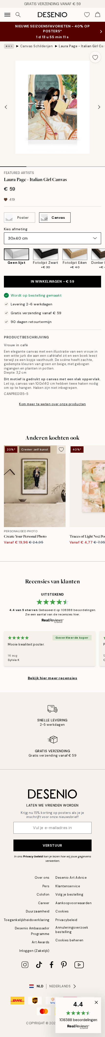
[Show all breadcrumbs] (9, 46)
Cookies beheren (69, 940)
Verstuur (52, 845)
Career (44, 903)
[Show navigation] (7, 15)
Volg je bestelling (69, 894)
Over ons (42, 878)
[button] (78, 1015)
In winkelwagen (52, 281)
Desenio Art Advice (71, 878)
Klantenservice (67, 886)
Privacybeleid (66, 920)
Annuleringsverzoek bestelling (71, 929)
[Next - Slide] (99, 107)
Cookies (62, 911)
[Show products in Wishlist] (87, 15)
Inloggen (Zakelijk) (34, 951)
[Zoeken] (18, 15)
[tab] (13, 165)
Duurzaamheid (38, 911)
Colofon (43, 894)
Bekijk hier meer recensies (52, 678)
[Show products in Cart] (97, 15)
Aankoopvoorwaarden (73, 903)
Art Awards (41, 942)
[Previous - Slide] (6, 107)
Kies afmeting (15, 229)
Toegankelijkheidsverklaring (27, 920)
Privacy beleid (33, 856)
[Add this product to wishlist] (95, 57)
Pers (46, 886)
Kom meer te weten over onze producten (52, 404)
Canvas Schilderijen (36, 46)
